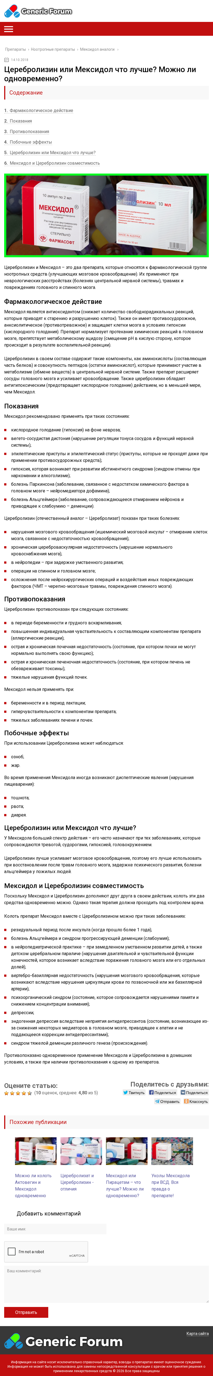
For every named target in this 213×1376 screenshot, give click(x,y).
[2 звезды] (13, 1093)
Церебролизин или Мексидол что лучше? (50, 152)
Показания (18, 121)
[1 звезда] (7, 1093)
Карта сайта (198, 1333)
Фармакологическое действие (38, 110)
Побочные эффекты (28, 142)
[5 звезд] (30, 1093)
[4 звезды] (24, 1093)
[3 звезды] (19, 1093)
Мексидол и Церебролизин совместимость (52, 163)
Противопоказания (26, 131)
